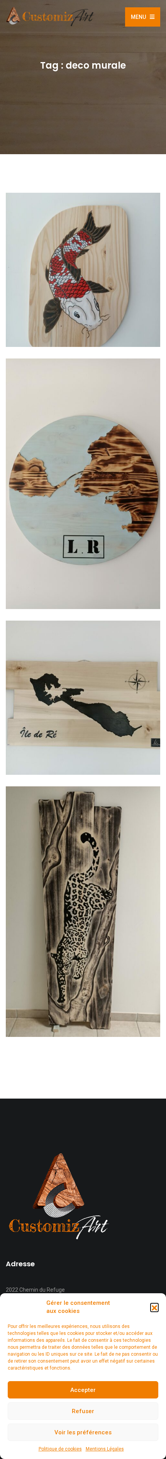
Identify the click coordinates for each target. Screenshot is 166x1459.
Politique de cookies (60, 1449)
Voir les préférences (83, 1432)
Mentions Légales (105, 1449)
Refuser (83, 1411)
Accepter (83, 1390)
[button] (154, 1307)
